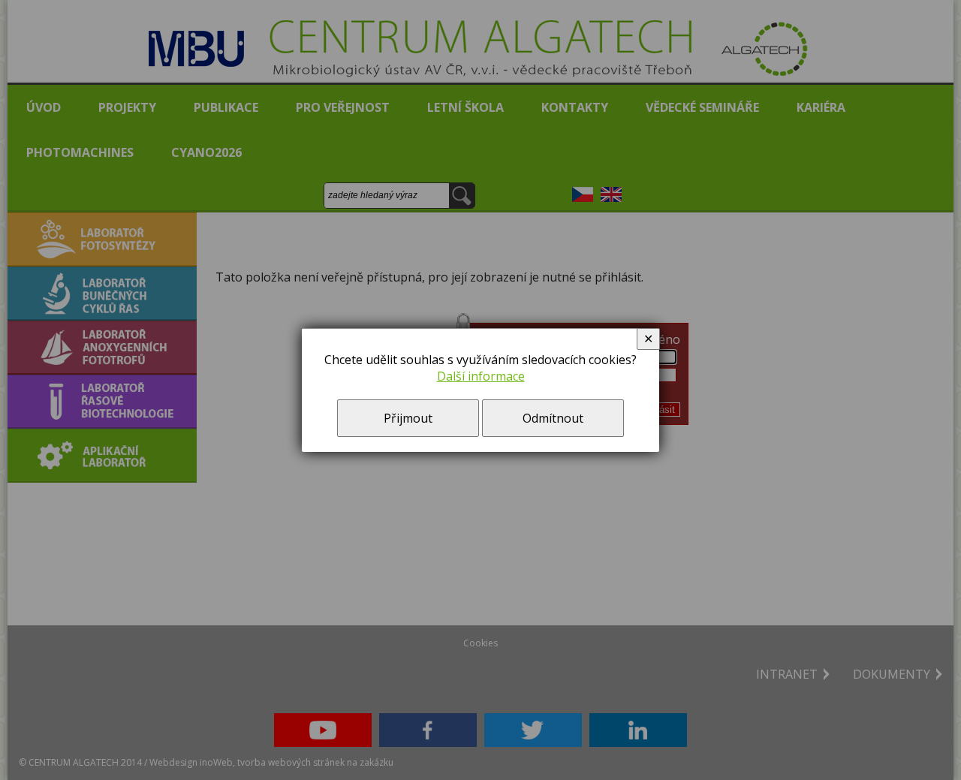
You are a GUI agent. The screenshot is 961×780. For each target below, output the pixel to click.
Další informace (481, 376)
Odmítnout (553, 418)
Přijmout (408, 418)
